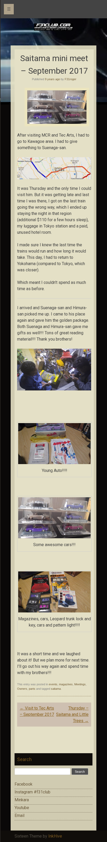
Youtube (22, 807)
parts (32, 688)
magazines (66, 684)
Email (19, 815)
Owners (22, 688)
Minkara (22, 799)
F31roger (70, 79)
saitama (56, 688)
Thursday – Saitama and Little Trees (72, 714)
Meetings (80, 684)
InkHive (55, 836)
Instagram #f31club (32, 792)
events (53, 684)
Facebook (23, 784)
